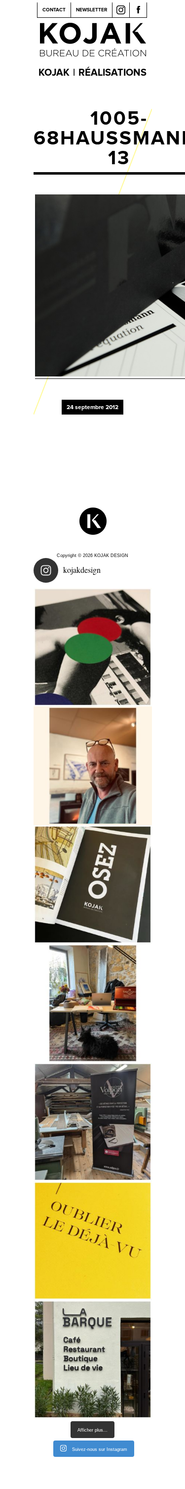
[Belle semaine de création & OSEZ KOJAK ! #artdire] (93, 884)
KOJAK (54, 73)
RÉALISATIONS (112, 73)
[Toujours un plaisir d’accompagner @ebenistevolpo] (93, 1122)
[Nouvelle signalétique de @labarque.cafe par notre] (93, 1359)
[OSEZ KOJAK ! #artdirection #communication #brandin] (93, 1003)
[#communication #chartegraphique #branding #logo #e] (93, 765)
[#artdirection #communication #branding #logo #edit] (93, 647)
